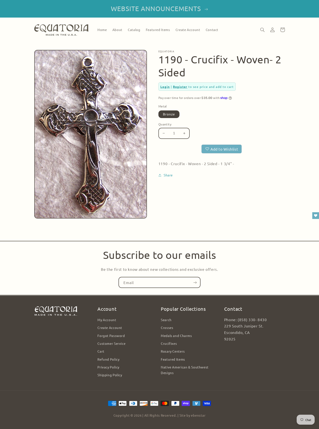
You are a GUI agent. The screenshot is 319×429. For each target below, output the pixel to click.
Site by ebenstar (192, 415)
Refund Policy (108, 359)
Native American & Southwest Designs (185, 370)
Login (165, 87)
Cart (100, 351)
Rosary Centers (173, 351)
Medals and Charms (176, 336)
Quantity (164, 124)
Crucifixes (169, 343)
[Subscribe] (195, 282)
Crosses (167, 327)
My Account (106, 320)
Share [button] (168, 175)
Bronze (169, 114)
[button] (263, 30)
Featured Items (173, 359)
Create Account (109, 327)
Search (166, 320)
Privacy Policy (108, 367)
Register (180, 87)
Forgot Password (111, 336)
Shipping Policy (109, 375)
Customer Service (111, 343)
